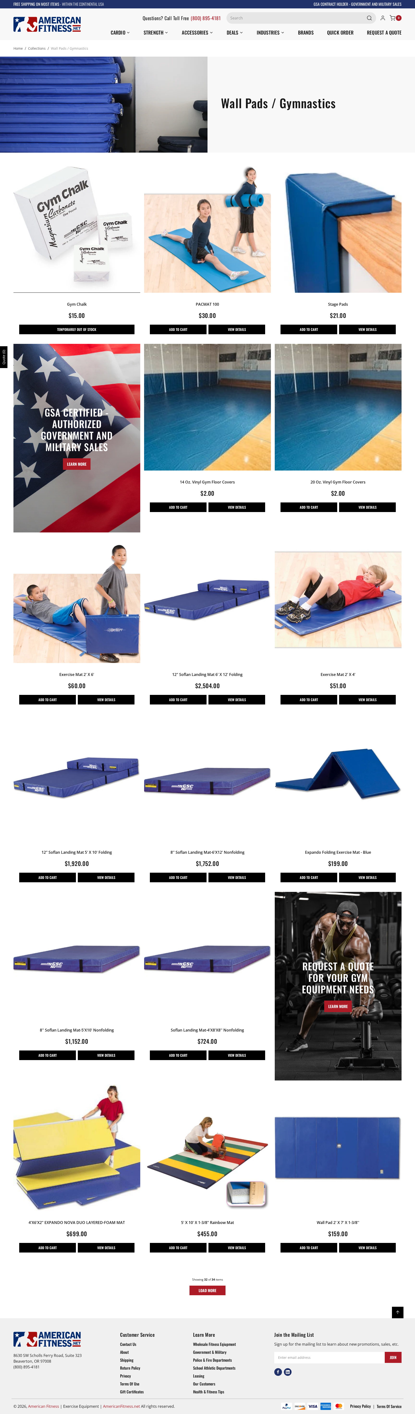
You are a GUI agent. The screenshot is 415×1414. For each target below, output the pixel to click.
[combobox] (301, 18)
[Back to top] (397, 1312)
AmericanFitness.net (121, 1406)
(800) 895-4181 (206, 18)
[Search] (369, 18)
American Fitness (43, 1406)
